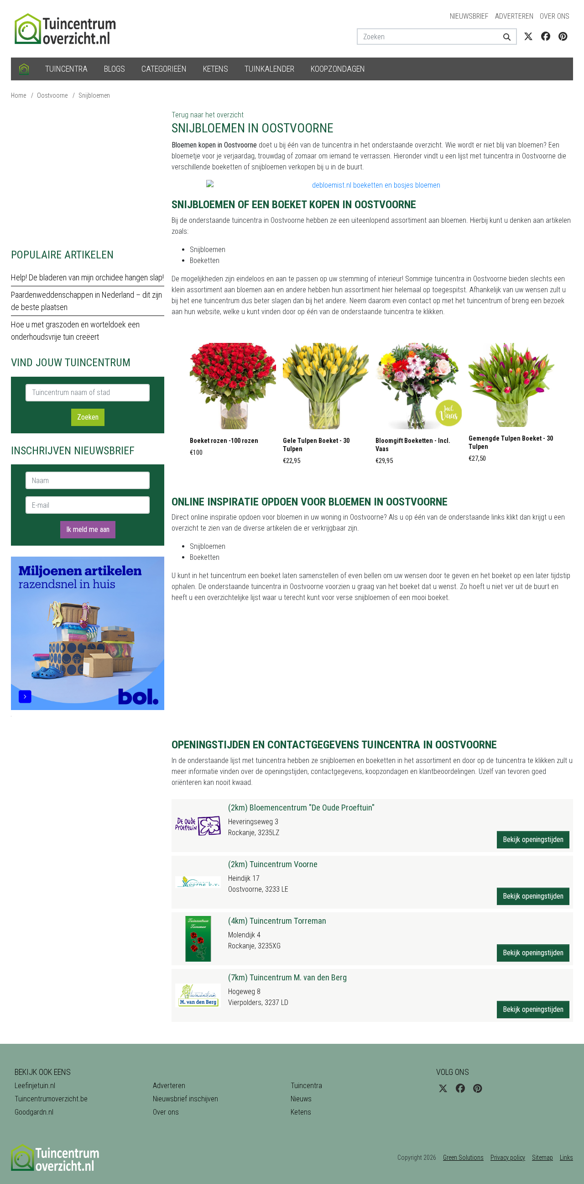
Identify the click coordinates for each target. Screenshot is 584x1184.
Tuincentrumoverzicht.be (51, 1099)
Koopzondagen (338, 69)
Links (566, 1157)
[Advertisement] (87, 173)
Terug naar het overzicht (208, 115)
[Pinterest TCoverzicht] (562, 36)
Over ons (554, 16)
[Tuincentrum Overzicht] (69, 28)
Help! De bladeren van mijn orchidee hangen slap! (87, 277)
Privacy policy (507, 1157)
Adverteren (514, 16)
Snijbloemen (94, 95)
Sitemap (542, 1157)
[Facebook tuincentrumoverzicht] (546, 36)
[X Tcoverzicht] (528, 36)
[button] (233, 402)
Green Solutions (463, 1157)
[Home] (24, 69)
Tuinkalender (269, 69)
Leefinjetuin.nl (35, 1085)
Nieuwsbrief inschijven (185, 1099)
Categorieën (164, 69)
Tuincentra (66, 69)
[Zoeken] (503, 36)
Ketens (215, 69)
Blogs (114, 69)
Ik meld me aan (88, 529)
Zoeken (88, 417)
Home (18, 95)
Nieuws (301, 1099)
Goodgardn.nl (34, 1112)
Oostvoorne (52, 95)
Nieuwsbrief (469, 16)
